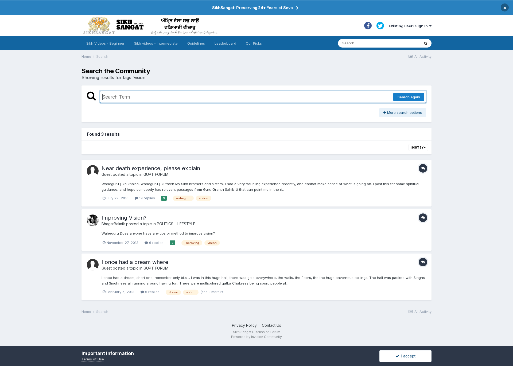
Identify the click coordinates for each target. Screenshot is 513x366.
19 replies (146, 198)
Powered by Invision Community (256, 337)
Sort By (417, 147)
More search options (404, 112)
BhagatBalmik (113, 223)
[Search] (426, 43)
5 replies (152, 292)
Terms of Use (92, 359)
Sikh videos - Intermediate (156, 43)
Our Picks (254, 43)
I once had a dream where (135, 262)
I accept (407, 356)
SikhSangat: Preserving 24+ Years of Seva (252, 7)
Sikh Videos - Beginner (105, 43)
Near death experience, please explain (151, 168)
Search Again (409, 97)
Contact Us (271, 325)
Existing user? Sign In (409, 26)
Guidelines (196, 43)
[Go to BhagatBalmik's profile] (93, 220)
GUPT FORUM (155, 174)
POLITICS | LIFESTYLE (176, 223)
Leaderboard (225, 43)
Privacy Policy (244, 325)
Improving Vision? (124, 218)
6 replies (156, 242)
